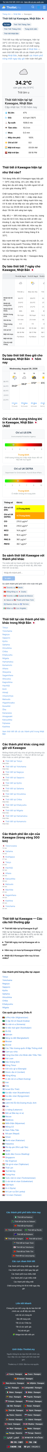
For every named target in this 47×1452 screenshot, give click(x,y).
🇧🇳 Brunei (6, 1045)
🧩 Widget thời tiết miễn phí (23, 1334)
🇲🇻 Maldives (7, 1120)
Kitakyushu (7, 655)
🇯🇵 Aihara (6, 874)
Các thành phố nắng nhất (23, 1282)
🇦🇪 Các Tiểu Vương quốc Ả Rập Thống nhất (22, 1048)
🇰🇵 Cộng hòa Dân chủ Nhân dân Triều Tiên (21, 1055)
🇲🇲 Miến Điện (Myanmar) (13, 1123)
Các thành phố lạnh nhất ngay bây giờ (23, 1270)
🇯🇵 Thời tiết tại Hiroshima (14, 795)
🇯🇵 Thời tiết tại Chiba (12, 800)
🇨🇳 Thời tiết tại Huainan (23, 1226)
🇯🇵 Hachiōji (7, 869)
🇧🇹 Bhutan (7, 1041)
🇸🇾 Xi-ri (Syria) (9, 1188)
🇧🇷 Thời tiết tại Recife (33, 1230)
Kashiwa (6, 726)
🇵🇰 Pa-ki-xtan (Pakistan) (13, 1140)
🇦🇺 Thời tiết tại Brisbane (23, 1234)
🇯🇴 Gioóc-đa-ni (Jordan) (13, 1072)
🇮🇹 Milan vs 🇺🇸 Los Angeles (15, 608)
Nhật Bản (17, 14)
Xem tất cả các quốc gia (34, 2)
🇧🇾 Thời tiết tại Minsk (14, 1230)
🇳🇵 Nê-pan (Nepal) (10, 1133)
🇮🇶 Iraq (5, 1086)
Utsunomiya (7, 696)
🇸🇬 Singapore (8, 1157)
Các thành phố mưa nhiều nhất (23, 1274)
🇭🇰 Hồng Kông (9, 1075)
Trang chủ (6, 14)
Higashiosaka (8, 702)
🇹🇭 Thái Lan (7, 1167)
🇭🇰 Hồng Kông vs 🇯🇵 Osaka (15, 592)
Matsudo (6, 699)
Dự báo (7, 24)
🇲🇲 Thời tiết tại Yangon (14, 1239)
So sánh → (9, 578)
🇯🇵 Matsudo (7, 885)
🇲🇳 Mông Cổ (8, 1126)
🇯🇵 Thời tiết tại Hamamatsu (14, 817)
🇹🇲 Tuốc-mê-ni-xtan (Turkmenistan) (19, 1178)
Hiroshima (7, 648)
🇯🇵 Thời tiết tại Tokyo (12, 762)
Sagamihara (7, 675)
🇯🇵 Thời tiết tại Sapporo (13, 778)
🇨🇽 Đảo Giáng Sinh (11, 1062)
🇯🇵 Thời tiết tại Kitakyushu (14, 806)
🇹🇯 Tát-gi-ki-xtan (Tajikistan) (15, 1164)
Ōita (4, 709)
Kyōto (5, 641)
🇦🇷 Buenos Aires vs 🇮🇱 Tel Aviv (16, 604)
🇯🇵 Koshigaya (8, 858)
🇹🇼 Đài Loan (7, 1058)
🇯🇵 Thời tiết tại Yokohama (14, 767)
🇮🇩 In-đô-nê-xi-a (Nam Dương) (16, 1079)
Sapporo (6, 638)
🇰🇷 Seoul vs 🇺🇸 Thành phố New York (19, 600)
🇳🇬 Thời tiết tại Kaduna (23, 1217)
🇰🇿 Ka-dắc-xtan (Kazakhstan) (16, 1092)
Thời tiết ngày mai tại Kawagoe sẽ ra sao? (21, 943)
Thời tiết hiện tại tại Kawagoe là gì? (21, 928)
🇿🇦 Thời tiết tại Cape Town (23, 1243)
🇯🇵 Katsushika (8, 879)
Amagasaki (7, 716)
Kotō (4, 689)
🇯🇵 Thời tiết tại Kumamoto (14, 822)
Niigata (5, 658)
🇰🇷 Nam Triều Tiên (10, 1130)
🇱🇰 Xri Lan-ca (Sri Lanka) (13, 1191)
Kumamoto (7, 665)
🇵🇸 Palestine (8, 1144)
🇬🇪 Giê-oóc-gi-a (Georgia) (14, 1068)
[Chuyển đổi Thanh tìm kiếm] (32, 7)
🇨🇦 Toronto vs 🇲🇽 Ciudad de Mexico (18, 596)
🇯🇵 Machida (7, 890)
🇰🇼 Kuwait (7, 1099)
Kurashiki (6, 706)
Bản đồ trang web (23, 1319)
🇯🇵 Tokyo (6, 863)
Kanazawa (7, 713)
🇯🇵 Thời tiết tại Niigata (12, 811)
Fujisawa (6, 723)
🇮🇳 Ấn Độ (6, 1031)
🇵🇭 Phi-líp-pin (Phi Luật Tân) (15, 1147)
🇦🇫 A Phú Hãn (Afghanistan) (15, 1017)
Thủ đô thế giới (23, 1331)
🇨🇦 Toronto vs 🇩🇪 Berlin (13, 587)
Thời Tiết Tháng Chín (12, 29)
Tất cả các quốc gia (23, 1327)
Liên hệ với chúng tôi (23, 1315)
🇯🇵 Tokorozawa (9, 847)
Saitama (6, 644)
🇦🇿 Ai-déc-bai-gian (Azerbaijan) (16, 1027)
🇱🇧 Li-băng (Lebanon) (12, 1109)
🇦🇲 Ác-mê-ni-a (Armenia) (13, 1024)
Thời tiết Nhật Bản (11, 33)
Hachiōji (6, 685)
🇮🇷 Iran (5, 1082)
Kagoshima (7, 682)
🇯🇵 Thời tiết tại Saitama (13, 789)
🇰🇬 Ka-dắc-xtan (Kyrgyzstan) (15, 1096)
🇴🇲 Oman (6, 1137)
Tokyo (5, 627)
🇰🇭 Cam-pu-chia (9, 1051)
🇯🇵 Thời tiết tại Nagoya (13, 773)
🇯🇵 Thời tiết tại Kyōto (12, 784)
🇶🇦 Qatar (6, 1150)
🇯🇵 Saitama (7, 852)
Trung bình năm (31, 29)
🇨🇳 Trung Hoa (8, 1174)
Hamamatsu (7, 661)
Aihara (5, 668)
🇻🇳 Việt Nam (8, 1185)
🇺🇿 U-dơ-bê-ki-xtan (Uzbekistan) (17, 1181)
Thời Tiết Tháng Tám (22, 24)
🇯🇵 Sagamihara (9, 896)
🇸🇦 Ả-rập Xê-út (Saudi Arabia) (16, 1021)
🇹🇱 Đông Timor (9, 1065)
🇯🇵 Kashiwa (7, 901)
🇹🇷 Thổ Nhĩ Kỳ (8, 1171)
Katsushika (7, 720)
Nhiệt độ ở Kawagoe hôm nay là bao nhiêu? (20, 956)
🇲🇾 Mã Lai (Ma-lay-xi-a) (13, 1113)
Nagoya (6, 634)
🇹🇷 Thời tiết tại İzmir (34, 1239)
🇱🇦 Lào (5, 1106)
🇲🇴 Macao (6, 1116)
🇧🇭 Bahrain (7, 1034)
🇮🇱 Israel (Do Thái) (10, 1089)
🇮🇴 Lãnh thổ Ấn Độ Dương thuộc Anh (19, 1103)
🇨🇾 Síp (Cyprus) (9, 1161)
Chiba (5, 651)
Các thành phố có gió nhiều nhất (23, 1278)
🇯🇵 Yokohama (8, 907)
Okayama (6, 672)
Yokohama (7, 631)
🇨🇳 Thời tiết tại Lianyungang (23, 1256)
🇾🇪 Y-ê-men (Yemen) (11, 1195)
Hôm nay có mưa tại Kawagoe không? (23, 950)
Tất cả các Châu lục (23, 1323)
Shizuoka (6, 679)
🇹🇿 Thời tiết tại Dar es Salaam (23, 1221)
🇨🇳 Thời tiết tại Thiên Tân (23, 1251)
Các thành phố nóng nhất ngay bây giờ (23, 1266)
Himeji (5, 692)
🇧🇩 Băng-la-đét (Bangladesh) (15, 1038)
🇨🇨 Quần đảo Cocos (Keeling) (15, 1154)
